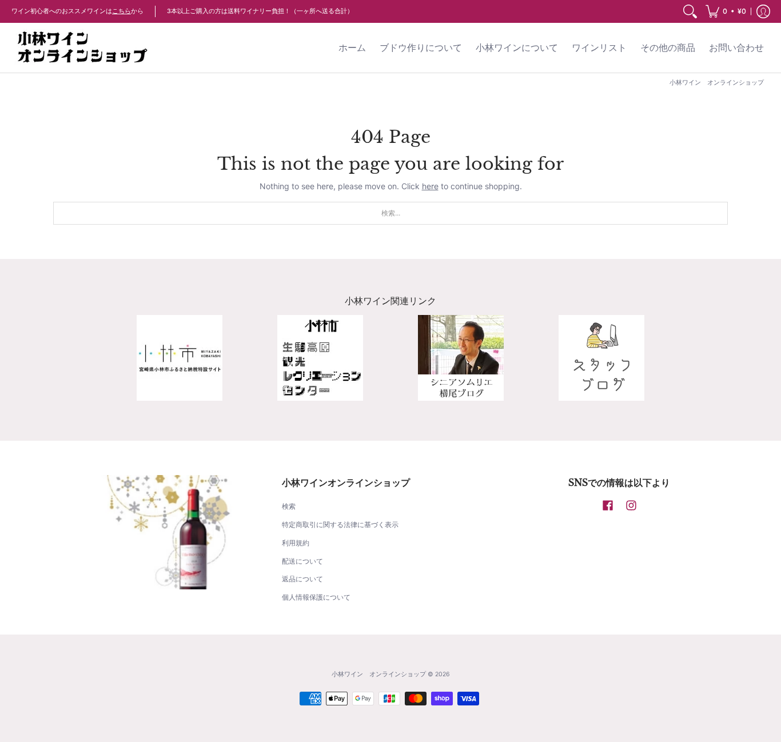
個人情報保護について (316, 597)
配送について (302, 561)
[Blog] (461, 358)
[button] (725, 11)
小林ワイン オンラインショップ (379, 674)
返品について (302, 579)
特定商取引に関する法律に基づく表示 (340, 524)
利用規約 (295, 542)
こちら (121, 11)
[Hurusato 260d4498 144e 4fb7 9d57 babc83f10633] (179, 358)
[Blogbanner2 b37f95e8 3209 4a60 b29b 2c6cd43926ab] (601, 358)
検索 (289, 506)
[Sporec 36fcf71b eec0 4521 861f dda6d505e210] (320, 358)
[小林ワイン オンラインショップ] (82, 48)
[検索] (690, 11)
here (430, 186)
